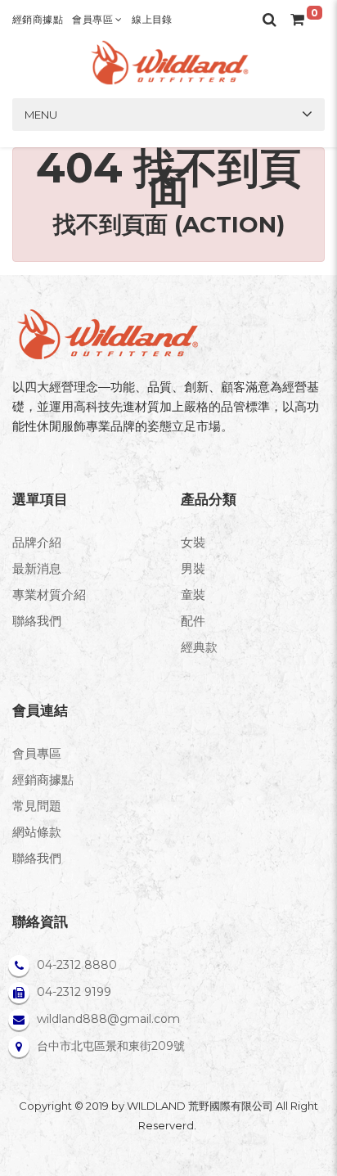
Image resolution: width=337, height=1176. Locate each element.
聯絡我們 (36, 621)
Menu (41, 114)
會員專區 (93, 19)
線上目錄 (152, 19)
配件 (193, 621)
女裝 (193, 542)
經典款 (199, 647)
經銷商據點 (37, 19)
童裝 (193, 594)
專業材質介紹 (49, 594)
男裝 (193, 568)
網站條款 (36, 832)
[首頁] (168, 62)
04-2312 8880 (77, 964)
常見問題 (36, 805)
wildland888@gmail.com (108, 1019)
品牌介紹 (36, 542)
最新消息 (36, 568)
